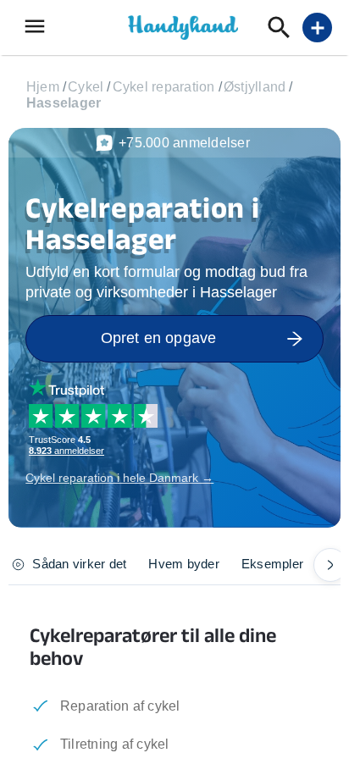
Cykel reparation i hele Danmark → (119, 477)
